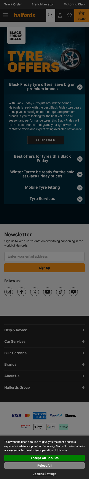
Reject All (44, 466)
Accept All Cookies (44, 458)
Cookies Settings (44, 474)
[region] (44, 457)
